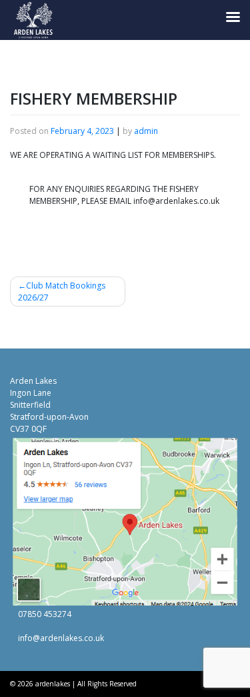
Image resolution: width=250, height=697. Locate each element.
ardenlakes (52, 683)
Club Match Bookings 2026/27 (61, 291)
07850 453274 (43, 614)
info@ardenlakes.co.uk (60, 638)
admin (146, 131)
